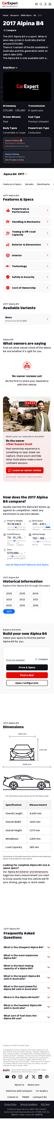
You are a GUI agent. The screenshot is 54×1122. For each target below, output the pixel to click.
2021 (35, 599)
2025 (22, 593)
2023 (9, 599)
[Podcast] (47, 1077)
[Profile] (45, 4)
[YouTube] (7, 1077)
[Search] (41, 4)
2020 (9, 605)
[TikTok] (27, 1077)
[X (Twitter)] (33, 1077)
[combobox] (22, 174)
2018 (35, 605)
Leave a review (18, 160)
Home (5, 15)
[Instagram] (20, 1077)
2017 (9, 611)
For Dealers (42, 1091)
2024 (35, 593)
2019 (22, 605)
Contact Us (12, 1097)
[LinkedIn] (40, 1077)
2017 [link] (40, 15)
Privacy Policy (10, 1104)
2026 (9, 593)
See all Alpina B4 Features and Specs (27, 564)
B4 (35, 15)
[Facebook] (14, 1077)
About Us (19, 1084)
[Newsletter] (36, 4)
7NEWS (25, 1097)
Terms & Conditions (28, 1104)
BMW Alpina (26, 15)
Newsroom (33, 1084)
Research (14, 15)
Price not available (15, 660)
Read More (9, 67)
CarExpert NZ (40, 1097)
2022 (22, 599)
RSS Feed (45, 1104)
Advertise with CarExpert (19, 1091)
